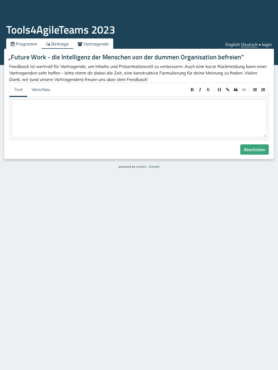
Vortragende (95, 44)
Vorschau (40, 89)
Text (18, 89)
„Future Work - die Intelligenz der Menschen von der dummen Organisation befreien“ (126, 57)
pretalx (141, 166)
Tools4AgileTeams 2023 (60, 29)
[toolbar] (227, 90)
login (267, 44)
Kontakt (154, 166)
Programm (26, 44)
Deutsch (249, 44)
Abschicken (254, 149)
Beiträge (59, 44)
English (232, 44)
